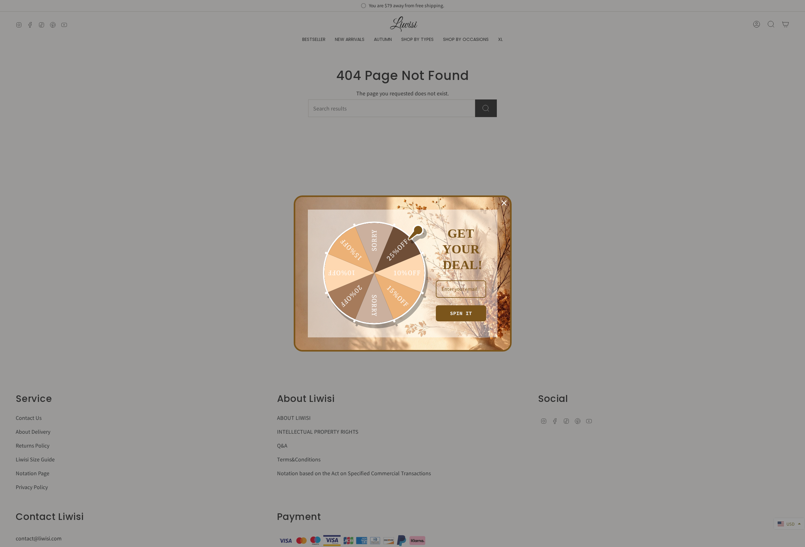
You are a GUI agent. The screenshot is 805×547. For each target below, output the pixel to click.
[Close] (504, 203)
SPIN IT (461, 313)
